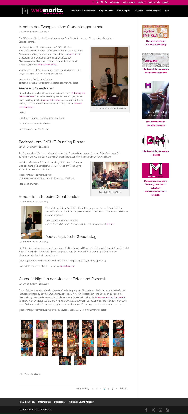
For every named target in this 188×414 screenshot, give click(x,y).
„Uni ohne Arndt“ (73, 54)
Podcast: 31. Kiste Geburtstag (70, 236)
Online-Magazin (153, 11)
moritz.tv (141, 2)
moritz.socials (154, 2)
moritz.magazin (128, 2)
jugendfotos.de (67, 266)
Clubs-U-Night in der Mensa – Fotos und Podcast (62, 279)
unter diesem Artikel (47, 65)
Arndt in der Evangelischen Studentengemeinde (61, 26)
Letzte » (124, 388)
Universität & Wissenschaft (83, 11)
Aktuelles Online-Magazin (81, 402)
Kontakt (165, 2)
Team (166, 11)
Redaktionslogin (27, 402)
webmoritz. (114, 2)
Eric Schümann (30, 32)
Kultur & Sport (123, 11)
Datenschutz (44, 402)
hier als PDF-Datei (51, 100)
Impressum (59, 402)
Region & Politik (106, 11)
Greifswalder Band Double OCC (110, 297)
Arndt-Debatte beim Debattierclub (49, 196)
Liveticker (138, 11)
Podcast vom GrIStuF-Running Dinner (52, 142)
